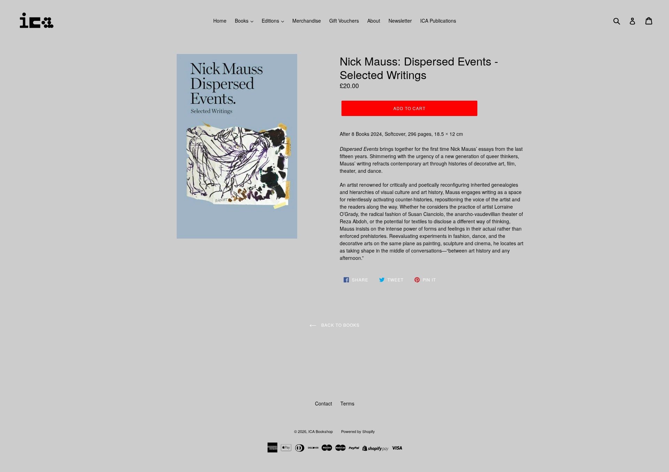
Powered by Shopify (358, 431)
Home (219, 20)
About (373, 20)
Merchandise (306, 20)
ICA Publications (438, 20)
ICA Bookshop (320, 431)
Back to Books (339, 325)
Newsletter (400, 20)
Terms (347, 403)
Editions (271, 20)
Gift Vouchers (344, 20)
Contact (323, 403)
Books (242, 20)
